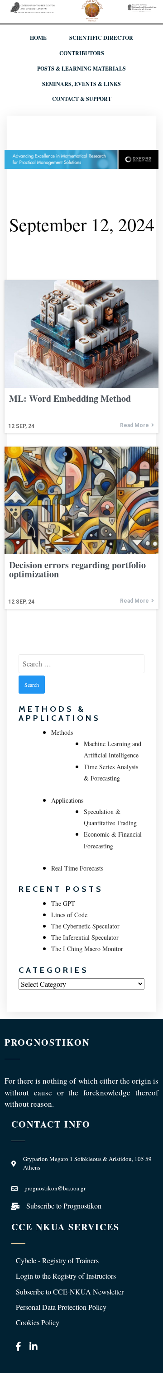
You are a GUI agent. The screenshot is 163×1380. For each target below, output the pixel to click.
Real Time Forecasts (77, 868)
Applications (67, 800)
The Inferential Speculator (85, 937)
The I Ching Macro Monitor (87, 948)
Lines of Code (69, 914)
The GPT (63, 903)
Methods (62, 732)
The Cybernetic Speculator (85, 926)
